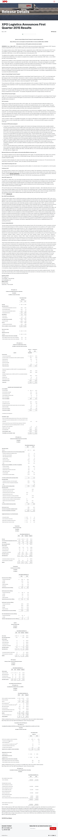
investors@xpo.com (8, 827)
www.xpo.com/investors (14, 173)
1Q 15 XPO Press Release (7, 818)
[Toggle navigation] (54, 1)
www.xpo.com (9, 193)
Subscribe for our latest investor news (41, 826)
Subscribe (53, 828)
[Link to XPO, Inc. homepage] (5, 1)
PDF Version (53, 31)
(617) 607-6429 (7, 829)
